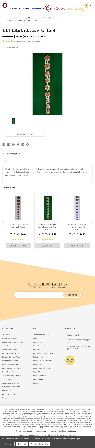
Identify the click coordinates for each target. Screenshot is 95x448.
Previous (3, 221)
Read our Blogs (39, 379)
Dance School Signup (41, 346)
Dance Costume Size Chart (43, 353)
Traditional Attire (8, 379)
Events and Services (9, 394)
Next (92, 221)
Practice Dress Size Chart (42, 361)
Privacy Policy (38, 342)
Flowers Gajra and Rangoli (11, 357)
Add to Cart (48, 246)
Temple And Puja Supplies (11, 375)
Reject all (22, 444)
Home (4, 18)
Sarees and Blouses (9, 349)
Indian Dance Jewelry (17, 18)
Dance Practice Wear (10, 361)
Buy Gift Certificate (40, 372)
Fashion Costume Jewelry (11, 364)
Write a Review (34, 41)
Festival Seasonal (8, 398)
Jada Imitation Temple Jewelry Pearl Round (21, 20)
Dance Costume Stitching (11, 368)
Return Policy (38, 357)
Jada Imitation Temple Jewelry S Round (18, 225)
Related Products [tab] (9, 187)
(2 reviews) (21, 41)
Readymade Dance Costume (12, 342)
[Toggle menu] (4, 5)
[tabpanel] (18, 221)
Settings (8, 444)
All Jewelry (6, 335)
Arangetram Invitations (10, 383)
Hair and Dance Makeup (10, 353)
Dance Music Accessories (11, 372)
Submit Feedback (39, 375)
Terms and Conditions (41, 335)
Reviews (5, 161)
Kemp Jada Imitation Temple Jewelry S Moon (77, 227)
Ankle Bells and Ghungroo (11, 346)
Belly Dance (6, 390)
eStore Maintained (56, 431)
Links (35, 338)
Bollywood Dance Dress (11, 387)
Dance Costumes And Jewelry (34, 431)
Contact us (37, 364)
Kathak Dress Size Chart (42, 368)
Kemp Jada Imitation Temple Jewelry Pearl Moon (47, 227)
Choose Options (18, 246)
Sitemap (36, 383)
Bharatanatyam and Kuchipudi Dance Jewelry (44, 18)
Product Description (11, 154)
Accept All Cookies (39, 444)
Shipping (36, 349)
